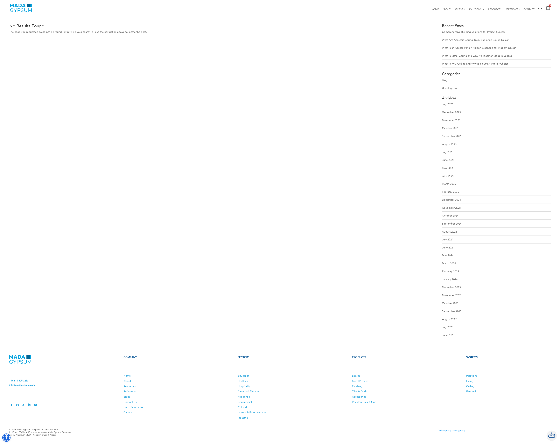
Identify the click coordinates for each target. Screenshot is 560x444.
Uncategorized (450, 88)
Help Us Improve (133, 407)
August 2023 (449, 319)
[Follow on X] (23, 404)
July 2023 (447, 327)
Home (435, 9)
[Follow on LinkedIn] (29, 404)
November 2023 (451, 295)
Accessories (359, 397)
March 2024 (449, 263)
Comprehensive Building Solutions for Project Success (473, 32)
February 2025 (450, 192)
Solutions (475, 9)
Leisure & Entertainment (252, 412)
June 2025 (448, 160)
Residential (244, 397)
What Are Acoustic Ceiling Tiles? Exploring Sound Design (475, 40)
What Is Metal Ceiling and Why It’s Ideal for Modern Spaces (477, 56)
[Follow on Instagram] (17, 404)
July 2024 (447, 240)
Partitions (471, 376)
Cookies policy (444, 430)
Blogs (127, 397)
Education (244, 376)
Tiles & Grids (359, 391)
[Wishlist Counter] (540, 9)
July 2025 (447, 152)
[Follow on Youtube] (35, 404)
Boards (356, 376)
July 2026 (447, 104)
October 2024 (450, 216)
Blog (444, 80)
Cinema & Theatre (248, 391)
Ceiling (470, 386)
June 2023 (448, 335)
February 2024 (450, 271)
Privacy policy (459, 430)
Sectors (459, 9)
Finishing (357, 386)
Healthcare (244, 381)
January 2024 (450, 279)
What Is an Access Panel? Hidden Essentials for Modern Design (479, 48)
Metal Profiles (360, 381)
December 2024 (451, 200)
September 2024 (452, 224)
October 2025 (450, 128)
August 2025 (449, 144)
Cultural (242, 407)
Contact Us (130, 402)
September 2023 (452, 311)
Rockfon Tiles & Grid (364, 402)
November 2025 (451, 120)
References (512, 9)
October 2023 (450, 303)
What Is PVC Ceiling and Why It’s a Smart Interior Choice (475, 64)
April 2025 (448, 176)
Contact (529, 9)
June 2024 (448, 248)
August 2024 (449, 232)
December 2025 (451, 112)
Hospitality (244, 386)
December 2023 (451, 287)
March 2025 (449, 184)
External (471, 391)
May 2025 (448, 168)
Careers (128, 412)
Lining (469, 381)
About (446, 9)
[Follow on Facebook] (11, 404)
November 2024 (451, 208)
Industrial (243, 418)
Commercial (245, 402)
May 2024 (448, 255)
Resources (495, 9)
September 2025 (452, 136)
